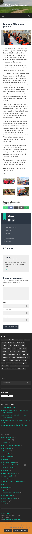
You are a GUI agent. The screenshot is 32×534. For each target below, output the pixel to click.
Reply (6, 270)
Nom (4, 302)
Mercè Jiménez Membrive (23, 357)
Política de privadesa (20, 530)
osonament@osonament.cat (12, 520)
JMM (9, 348)
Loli (19, 351)
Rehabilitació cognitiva (9, 498)
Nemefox (17, 360)
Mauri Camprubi (6, 357)
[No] (30, 528)
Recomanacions (7, 495)
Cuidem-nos (6, 459)
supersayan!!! (25, 366)
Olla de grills (6, 487)
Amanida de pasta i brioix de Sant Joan (14, 415)
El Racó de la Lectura (8, 462)
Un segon (9, 368)
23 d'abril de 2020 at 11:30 (12, 259)
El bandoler (11, 342)
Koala (24, 348)
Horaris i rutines (7, 479)
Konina (4, 351)
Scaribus (17, 366)
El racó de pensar (7, 468)
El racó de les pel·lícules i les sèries (13, 465)
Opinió (4, 490)
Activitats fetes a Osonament (11, 445)
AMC (8, 339)
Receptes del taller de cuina (10, 493)
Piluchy (19, 363)
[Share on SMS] (26, 207)
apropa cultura (6, 454)
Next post (8, 241)
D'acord (8, 530)
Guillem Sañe (17, 345)
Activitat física (6, 440)
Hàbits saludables (7, 476)
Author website (13, 220)
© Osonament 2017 (7, 513)
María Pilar (25, 354)
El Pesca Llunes (20, 342)
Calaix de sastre (7, 456)
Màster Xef (4, 360)
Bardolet (27, 339)
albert (3, 339)
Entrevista (5, 470)
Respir (4, 504)
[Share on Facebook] (10, 207)
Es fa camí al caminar (16, 5)
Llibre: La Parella (7, 418)
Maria (18, 354)
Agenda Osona (6, 448)
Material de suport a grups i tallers (12, 481)
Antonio (14, 339)
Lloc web (5, 317)
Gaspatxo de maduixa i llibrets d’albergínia (14, 425)
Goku (10, 345)
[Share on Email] (21, 207)
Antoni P (20, 339)
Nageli (11, 360)
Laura (9, 351)
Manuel (4, 354)
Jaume (4, 348)
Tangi (3, 368)
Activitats (8, 230)
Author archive (9, 220)
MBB (13, 357)
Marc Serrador (11, 354)
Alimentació (6, 451)
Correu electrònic (8, 309)
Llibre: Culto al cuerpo (9, 407)
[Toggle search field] (29, 15)
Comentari (6, 285)
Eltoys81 (4, 345)
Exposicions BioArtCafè (9, 473)
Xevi (24, 368)
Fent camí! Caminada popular (14, 25)
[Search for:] (16, 383)
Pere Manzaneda (11, 363)
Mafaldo (24, 351)
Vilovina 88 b (17, 368)
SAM (12, 366)
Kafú (14, 348)
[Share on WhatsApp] (5, 207)
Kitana (8, 233)
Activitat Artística (7, 437)
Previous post (10, 238)
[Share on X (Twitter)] (16, 207)
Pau (3, 363)
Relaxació (5, 501)
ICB (23, 345)
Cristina (4, 342)
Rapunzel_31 (5, 366)
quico (24, 363)
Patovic (24, 360)
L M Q (14, 351)
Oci (3, 484)
